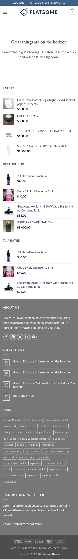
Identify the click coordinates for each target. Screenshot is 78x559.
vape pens (35, 463)
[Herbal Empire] (39, 12)
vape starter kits (57, 469)
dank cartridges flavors (38, 432)
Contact (54, 548)
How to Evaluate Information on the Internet (42, 361)
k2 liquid (8, 444)
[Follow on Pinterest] (33, 337)
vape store (32, 475)
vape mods (43, 457)
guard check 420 (23, 395)
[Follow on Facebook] (6, 337)
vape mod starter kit (15, 463)
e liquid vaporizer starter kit (35, 438)
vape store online (50, 475)
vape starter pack (13, 475)
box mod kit (10, 426)
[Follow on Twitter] (20, 337)
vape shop (19, 469)
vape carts (9, 457)
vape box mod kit (60, 450)
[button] (5, 12)
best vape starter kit (57, 420)
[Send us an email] (27, 337)
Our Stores (29, 548)
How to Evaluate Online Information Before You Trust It (44, 385)
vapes (7, 469)
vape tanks (10, 481)
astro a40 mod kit (13, 420)
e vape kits (59, 438)
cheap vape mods (13, 432)
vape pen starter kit (54, 463)
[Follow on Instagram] (13, 337)
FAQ (64, 548)
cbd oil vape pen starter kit (53, 426)
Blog (42, 548)
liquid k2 (33, 444)
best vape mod (35, 420)
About (15, 548)
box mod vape (27, 426)
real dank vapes (12, 450)
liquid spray (48, 444)
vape (45, 450)
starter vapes (31, 450)
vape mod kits (26, 457)
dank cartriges (62, 432)
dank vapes (10, 438)
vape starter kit (36, 469)
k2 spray (21, 444)
